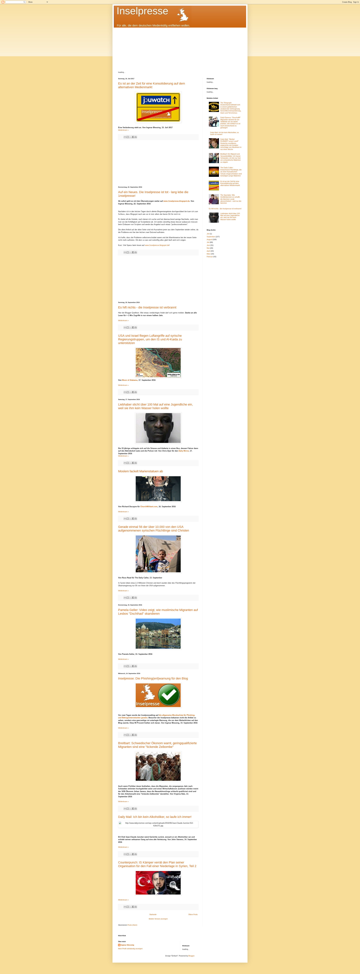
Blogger (191, 956)
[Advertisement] (180, 47)
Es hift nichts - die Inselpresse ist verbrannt (147, 307)
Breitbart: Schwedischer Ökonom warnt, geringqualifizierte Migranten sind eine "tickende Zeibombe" (157, 745)
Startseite (153, 914)
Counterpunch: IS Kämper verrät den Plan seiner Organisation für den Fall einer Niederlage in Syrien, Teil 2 (157, 864)
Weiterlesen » (123, 130)
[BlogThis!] (127, 137)
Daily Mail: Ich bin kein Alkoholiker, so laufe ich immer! (155, 817)
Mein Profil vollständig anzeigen (130, 949)
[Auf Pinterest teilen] (135, 137)
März (209, 254)
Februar (210, 257)
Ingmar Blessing (127, 945)
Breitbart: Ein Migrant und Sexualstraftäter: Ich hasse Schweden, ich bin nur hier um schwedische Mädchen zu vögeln (230, 158)
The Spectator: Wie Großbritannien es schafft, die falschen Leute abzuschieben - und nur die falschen (230, 199)
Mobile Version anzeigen (158, 919)
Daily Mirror (183, 451)
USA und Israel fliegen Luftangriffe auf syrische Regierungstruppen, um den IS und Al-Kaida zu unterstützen (150, 339)
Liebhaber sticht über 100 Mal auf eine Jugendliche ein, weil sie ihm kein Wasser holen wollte (155, 406)
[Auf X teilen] (130, 137)
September (211, 237)
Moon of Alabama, (130, 380)
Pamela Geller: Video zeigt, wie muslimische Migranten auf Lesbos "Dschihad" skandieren (158, 611)
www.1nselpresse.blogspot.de (176, 201)
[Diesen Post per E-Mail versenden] (125, 137)
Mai (208, 248)
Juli (208, 234)
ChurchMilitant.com (149, 506)
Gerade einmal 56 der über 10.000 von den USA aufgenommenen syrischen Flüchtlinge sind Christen (153, 528)
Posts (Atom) (132, 925)
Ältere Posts (193, 914)
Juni (208, 245)
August (209, 240)
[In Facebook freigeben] (133, 137)
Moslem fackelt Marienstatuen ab (140, 471)
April (208, 251)
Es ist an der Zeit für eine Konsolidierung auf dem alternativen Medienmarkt (151, 85)
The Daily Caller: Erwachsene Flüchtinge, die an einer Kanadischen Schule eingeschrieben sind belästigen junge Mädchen (231, 172)
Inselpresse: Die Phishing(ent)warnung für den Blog (153, 678)
